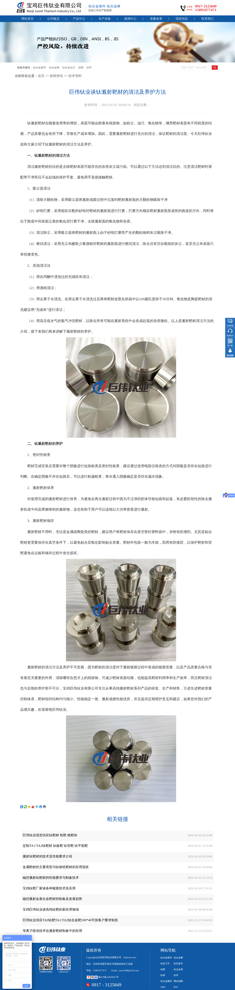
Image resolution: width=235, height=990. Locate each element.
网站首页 (27, 18)
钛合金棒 (54, 67)
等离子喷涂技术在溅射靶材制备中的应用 (52, 931)
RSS (176, 987)
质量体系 (156, 18)
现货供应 (182, 18)
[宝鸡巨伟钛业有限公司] (49, 7)
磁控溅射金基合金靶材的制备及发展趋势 (52, 899)
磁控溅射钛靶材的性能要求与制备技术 (51, 877)
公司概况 (53, 18)
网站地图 (178, 981)
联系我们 (207, 18)
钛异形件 (178, 963)
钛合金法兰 (68, 67)
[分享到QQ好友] (44, 806)
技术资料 (75, 76)
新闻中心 (130, 18)
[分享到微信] (25, 806)
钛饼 (162, 975)
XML (163, 987)
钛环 (89, 67)
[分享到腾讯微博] (36, 806)
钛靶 (80, 67)
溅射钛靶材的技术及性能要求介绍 (47, 856)
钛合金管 (178, 969)
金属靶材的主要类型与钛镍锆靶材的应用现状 (56, 867)
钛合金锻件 (39, 67)
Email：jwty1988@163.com (125, 970)
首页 (41, 76)
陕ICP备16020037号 (108, 977)
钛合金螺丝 (166, 981)
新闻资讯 (56, 76)
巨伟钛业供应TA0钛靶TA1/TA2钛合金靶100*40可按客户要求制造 (70, 920)
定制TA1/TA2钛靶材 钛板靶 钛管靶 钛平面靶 (55, 846)
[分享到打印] (40, 806)
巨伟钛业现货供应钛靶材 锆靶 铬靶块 (50, 835)
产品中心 (79, 18)
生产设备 (105, 18)
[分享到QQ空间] (29, 806)
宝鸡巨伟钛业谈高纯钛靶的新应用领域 (51, 909)
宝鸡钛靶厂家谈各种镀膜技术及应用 (49, 888)
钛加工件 (165, 963)
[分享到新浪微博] (33, 806)
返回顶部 (230, 355)
